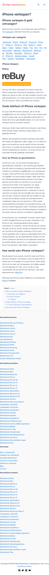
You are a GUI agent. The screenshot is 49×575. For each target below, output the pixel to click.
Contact (3, 469)
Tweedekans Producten (9, 407)
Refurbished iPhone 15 (8, 388)
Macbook (17, 50)
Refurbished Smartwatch (9, 410)
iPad (25, 45)
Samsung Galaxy (21, 56)
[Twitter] (23, 570)
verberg (12, 288)
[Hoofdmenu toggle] (44, 4)
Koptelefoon (19, 59)
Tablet (11, 48)
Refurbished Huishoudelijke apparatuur (15, 424)
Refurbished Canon (7, 331)
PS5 (40, 48)
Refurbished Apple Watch (9, 391)
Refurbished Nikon (7, 326)
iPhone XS (23, 42)
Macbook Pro (27, 50)
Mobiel (25, 48)
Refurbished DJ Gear (8, 429)
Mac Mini (9, 53)
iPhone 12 (9, 45)
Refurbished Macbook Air (9, 394)
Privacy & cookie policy (9, 461)
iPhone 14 (27, 53)
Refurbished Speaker (8, 415)
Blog (1, 466)
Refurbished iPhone (7, 377)
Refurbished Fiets (6, 443)
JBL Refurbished (6, 339)
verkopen (9, 32)
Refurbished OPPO (7, 345)
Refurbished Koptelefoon (9, 418)
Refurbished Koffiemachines (11, 421)
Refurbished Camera (8, 413)
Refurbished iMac (6, 372)
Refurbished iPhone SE (9, 380)
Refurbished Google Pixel (9, 353)
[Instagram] (26, 570)
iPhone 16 (9, 56)
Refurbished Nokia (7, 350)
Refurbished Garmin (7, 328)
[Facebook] (19, 570)
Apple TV (31, 45)
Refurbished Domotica (8, 437)
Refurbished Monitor (8, 399)
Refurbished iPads (7, 369)
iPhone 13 (18, 45)
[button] (39, 4)
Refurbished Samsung (8, 348)
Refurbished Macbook (8, 374)
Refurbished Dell (6, 337)
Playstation (18, 53)
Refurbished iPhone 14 (8, 385)
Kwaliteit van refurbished (9, 455)
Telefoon (18, 48)
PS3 (31, 48)
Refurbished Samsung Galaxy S (12, 402)
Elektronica (7, 42)
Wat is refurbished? (7, 452)
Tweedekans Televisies (9, 405)
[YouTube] (30, 570)
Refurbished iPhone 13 (8, 383)
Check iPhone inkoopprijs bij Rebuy (16, 84)
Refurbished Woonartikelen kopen (13, 440)
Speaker (11, 59)
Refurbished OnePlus (8, 342)
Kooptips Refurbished (8, 458)
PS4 (36, 48)
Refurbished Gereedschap (10, 432)
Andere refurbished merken (10, 358)
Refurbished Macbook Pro (10, 396)
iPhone (15, 42)
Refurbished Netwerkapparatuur (12, 435)
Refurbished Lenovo (7, 334)
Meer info (18, 272)
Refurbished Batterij (7, 426)
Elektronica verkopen (8, 463)
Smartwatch (30, 59)
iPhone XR (32, 42)
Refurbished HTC (6, 356)
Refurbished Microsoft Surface (11, 323)
